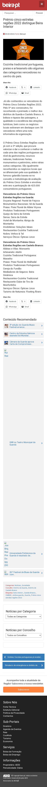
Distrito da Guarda (20, 588)
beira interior (18, 593)
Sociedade (26, 585)
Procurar (39, 13)
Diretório (7, 726)
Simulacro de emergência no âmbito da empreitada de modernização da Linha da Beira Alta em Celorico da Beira (24, 665)
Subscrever (23, 689)
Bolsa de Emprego (11, 754)
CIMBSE (8, 595)
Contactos (8, 716)
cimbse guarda (18, 595)
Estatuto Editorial (11, 710)
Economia (8, 741)
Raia (5, 732)
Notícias (18, 585)
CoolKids (7, 735)
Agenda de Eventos (12, 729)
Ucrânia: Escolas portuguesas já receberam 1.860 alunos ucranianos (26, 657)
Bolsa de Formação (12, 751)
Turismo (7, 738)
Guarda (27, 595)
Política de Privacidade (14, 713)
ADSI (26, 778)
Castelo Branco (29, 593)
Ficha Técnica (9, 707)
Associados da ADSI (10, 781)
